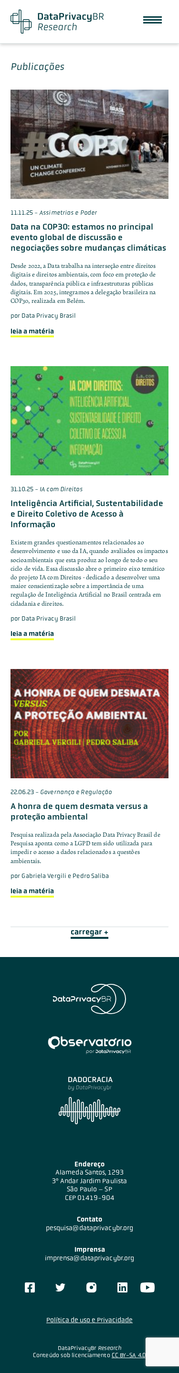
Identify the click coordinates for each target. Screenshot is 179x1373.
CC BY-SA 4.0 (129, 1355)
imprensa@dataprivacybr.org (90, 1258)
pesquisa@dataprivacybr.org (90, 1228)
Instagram (91, 1287)
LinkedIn (122, 1287)
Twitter (60, 1287)
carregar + (89, 931)
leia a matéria (32, 331)
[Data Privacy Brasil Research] (57, 22)
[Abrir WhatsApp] (155, 1348)
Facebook (29, 1287)
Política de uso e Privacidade (89, 1320)
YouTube (147, 1287)
